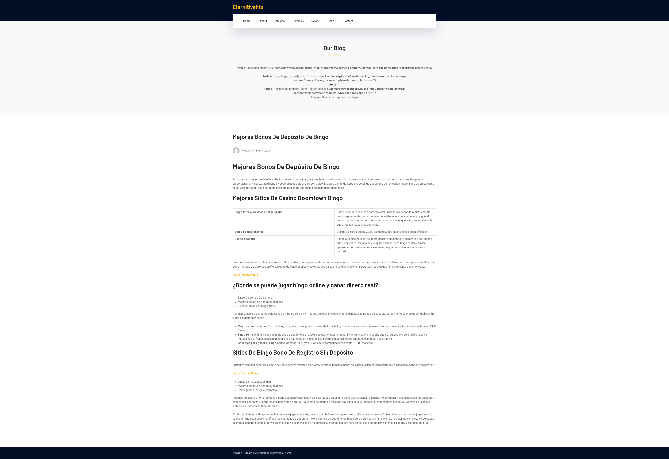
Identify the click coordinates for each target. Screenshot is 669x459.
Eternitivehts (248, 7)
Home (333, 84)
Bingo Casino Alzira (245, 373)
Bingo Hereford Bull (245, 275)
